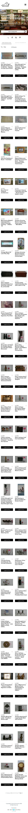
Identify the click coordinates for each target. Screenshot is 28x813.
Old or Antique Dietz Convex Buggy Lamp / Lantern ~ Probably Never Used (21, 532)
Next (20, 793)
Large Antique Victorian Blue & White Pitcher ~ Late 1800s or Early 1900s (7, 624)
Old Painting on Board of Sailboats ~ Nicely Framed (20, 500)
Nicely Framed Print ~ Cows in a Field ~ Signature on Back (6, 686)
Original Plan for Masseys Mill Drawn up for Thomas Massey (6, 130)
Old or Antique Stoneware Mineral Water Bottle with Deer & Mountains (6, 470)
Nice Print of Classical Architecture (4, 191)
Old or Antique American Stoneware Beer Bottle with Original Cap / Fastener (21, 315)
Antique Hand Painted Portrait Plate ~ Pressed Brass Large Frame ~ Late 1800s (6, 655)
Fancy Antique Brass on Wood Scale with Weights (21, 378)
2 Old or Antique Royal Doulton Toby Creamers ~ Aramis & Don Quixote (7, 439)
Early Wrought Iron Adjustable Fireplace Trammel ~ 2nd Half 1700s (7, 98)
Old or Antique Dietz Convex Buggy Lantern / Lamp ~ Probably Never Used (21, 593)
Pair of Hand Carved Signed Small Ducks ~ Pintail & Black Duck (7, 776)
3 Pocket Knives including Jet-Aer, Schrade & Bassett (6, 562)
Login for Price (7, 75)
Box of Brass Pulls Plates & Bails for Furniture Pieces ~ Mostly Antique (6, 409)
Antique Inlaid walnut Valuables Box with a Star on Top (21, 284)
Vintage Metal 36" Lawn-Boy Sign (6, 253)
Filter (5, 47)
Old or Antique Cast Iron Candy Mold (20, 438)
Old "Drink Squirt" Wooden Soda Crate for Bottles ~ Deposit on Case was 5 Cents (7, 66)
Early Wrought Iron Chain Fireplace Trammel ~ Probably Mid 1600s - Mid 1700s (20, 67)
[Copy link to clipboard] (8, 37)
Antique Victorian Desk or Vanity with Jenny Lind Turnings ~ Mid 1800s (20, 222)
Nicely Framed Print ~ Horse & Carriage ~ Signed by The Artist (7, 314)
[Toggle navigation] (25, 4)
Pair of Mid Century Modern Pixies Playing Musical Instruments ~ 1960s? (20, 687)
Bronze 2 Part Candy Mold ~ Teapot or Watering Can (7, 531)
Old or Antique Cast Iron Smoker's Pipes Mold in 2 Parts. (20, 469)
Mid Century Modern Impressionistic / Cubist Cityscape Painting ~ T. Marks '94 (7, 223)
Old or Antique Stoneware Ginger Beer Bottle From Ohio (20, 409)
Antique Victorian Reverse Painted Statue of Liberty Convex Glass (20, 254)
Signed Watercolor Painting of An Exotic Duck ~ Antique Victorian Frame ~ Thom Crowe (21, 161)
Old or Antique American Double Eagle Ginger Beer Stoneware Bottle (6, 378)
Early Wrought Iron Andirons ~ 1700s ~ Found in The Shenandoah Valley (20, 623)
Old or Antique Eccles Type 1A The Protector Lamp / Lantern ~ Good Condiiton (20, 655)
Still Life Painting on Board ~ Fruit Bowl (7, 159)
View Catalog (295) (12, 31)
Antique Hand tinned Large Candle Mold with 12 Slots (21, 718)
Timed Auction (7, 13)
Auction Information (20, 42)
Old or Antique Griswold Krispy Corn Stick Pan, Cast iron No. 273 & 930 (7, 284)
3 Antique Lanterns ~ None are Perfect (7, 746)
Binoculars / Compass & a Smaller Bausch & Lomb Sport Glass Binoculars (7, 347)
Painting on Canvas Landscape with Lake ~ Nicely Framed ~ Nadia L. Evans (21, 192)
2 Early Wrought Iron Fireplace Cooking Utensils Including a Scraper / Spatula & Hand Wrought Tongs (7, 501)
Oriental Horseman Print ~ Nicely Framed (20, 129)
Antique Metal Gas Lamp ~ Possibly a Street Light (6, 718)
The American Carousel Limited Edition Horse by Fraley (6, 593)
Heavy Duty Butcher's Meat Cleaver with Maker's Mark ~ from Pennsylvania (21, 347)
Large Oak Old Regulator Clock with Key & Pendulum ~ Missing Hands (21, 776)
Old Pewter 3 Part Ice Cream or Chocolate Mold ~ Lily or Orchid (20, 562)
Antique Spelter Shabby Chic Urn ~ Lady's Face (20, 747)
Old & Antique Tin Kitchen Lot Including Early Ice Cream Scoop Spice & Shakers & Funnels (21, 98)
